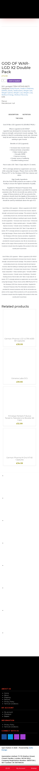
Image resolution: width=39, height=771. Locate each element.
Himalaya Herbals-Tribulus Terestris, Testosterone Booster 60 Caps (19, 418)
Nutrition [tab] (27, 114)
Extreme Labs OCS (20, 378)
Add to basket (14, 81)
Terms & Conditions (11, 704)
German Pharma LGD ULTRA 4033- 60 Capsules (19, 340)
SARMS (4, 91)
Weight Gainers (7, 93)
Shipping (7, 697)
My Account (20, 768)
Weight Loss (18, 93)
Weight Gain (27, 91)
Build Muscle (14, 88)
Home (6, 693)
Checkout (7, 714)
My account (8, 712)
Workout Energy (8, 95)
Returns (7, 699)
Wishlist (34, 768)
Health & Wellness (26, 88)
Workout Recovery (21, 95)
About (6, 695)
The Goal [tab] (19, 118)
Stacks (10, 91)
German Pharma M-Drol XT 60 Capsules (19, 459)
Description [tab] (13, 114)
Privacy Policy (9, 702)
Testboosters (18, 91)
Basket (6, 716)
